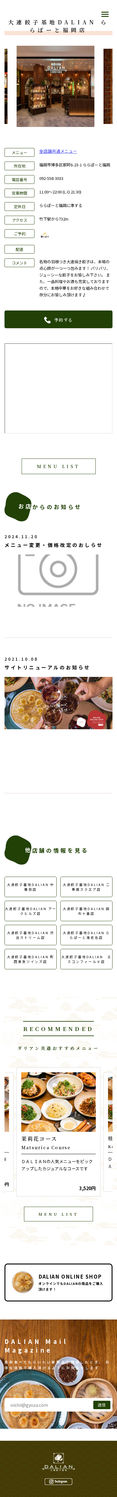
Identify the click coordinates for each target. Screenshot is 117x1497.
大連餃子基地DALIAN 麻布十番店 (86, 911)
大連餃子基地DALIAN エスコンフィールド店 (86, 959)
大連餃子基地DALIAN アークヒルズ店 (30, 911)
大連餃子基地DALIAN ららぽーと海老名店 (86, 935)
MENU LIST (58, 466)
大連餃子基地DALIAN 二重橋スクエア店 (86, 887)
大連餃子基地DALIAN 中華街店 (31, 887)
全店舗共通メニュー (58, 151)
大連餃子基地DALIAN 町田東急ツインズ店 (31, 959)
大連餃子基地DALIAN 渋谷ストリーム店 (31, 935)
